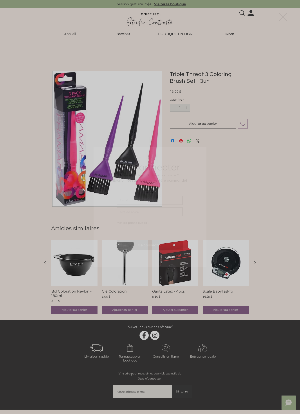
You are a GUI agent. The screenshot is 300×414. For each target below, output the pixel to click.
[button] (283, 17)
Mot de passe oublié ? (133, 222)
